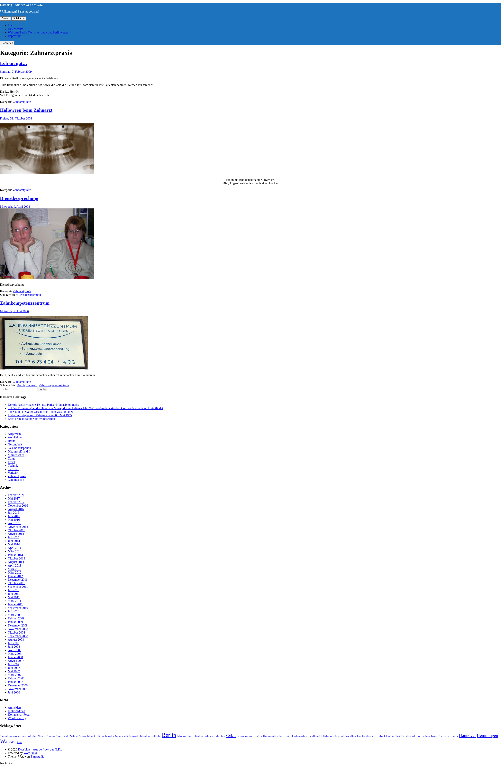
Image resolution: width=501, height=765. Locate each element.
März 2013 (14, 569)
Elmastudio (37, 756)
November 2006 (18, 689)
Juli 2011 (13, 590)
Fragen (446, 736)
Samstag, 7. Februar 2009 (16, 71)
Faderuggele (410, 736)
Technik (13, 465)
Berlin (11, 441)
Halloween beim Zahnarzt (26, 110)
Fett (440, 736)
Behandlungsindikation (150, 736)
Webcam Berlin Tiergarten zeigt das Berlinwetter (38, 32)
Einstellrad (339, 736)
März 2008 (14, 653)
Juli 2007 (13, 664)
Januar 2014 (15, 555)
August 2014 (16, 533)
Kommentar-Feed (19, 714)
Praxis (21, 385)
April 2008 (14, 650)
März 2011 (14, 600)
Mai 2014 (14, 544)
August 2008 (16, 639)
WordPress (30, 753)
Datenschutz (15, 29)
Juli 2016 (13, 512)
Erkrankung (389, 736)
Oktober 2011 (16, 583)
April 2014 (14, 548)
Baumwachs (134, 736)
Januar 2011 (15, 604)
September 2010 (18, 607)
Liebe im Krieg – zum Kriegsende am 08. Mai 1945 (40, 415)
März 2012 (14, 572)
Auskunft (74, 736)
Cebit (231, 735)
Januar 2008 (15, 657)
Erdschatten (367, 736)
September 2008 (18, 636)
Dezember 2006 (18, 685)
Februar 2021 (16, 495)
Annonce (51, 736)
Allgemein (14, 433)
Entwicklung (350, 736)
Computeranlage (270, 736)
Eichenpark (328, 736)
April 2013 (14, 565)
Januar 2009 (15, 622)
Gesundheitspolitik (19, 448)
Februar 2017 (16, 502)
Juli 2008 (13, 643)
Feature (434, 736)
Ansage (59, 736)
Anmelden (14, 707)
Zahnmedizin (16, 479)
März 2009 (14, 615)
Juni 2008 (14, 646)
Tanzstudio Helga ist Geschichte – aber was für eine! (40, 411)
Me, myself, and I (19, 451)
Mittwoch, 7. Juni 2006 (14, 311)
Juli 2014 (13, 537)
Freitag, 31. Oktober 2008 (16, 118)
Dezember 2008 (18, 625)
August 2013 (16, 562)
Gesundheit (15, 444)
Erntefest (400, 736)
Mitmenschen (16, 455)
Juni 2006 (14, 692)
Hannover (467, 735)
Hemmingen (487, 735)
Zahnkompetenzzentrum (25, 303)
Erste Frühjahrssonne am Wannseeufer (31, 418)
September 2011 (18, 586)
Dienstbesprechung (19, 198)
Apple (66, 736)
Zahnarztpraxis (22, 101)
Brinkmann (182, 736)
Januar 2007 (15, 682)
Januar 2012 (15, 576)
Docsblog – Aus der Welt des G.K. (21, 4)
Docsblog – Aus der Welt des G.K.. (40, 749)
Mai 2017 (14, 498)
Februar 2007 (16, 678)
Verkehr (13, 472)
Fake (419, 736)
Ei (322, 736)
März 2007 (14, 674)
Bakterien (100, 736)
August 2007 (16, 660)
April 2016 (14, 523)
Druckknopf (314, 736)
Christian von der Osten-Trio (249, 736)
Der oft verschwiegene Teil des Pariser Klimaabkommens (43, 404)
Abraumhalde (6, 736)
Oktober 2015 (16, 530)
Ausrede (82, 736)
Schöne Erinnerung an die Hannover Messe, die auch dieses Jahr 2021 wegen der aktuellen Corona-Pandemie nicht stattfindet (85, 408)
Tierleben (13, 469)
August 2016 (16, 509)
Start (11, 25)
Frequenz (454, 736)
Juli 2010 (13, 611)
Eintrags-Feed (16, 711)
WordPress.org (17, 718)
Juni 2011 (14, 593)
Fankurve (426, 736)
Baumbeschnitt (121, 736)
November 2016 (18, 505)
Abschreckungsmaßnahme (25, 736)
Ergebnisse (378, 736)
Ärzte (19, 742)
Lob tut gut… (13, 63)
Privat (11, 462)
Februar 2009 (16, 618)
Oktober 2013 (16, 558)
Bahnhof (91, 736)
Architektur (15, 437)
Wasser (8, 741)
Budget (191, 736)
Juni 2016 (14, 516)
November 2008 (18, 629)
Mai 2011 (14, 597)
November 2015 (18, 526)
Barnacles (109, 736)
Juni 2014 (14, 540)
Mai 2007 (14, 671)
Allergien (42, 736)
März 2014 (14, 551)
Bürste (222, 736)
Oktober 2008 (16, 632)
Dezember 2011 (17, 579)
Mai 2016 (14, 519)
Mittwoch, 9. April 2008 (15, 206)
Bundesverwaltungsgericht (207, 736)
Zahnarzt (31, 385)
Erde (359, 736)
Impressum (14, 36)
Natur (11, 458)
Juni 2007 (14, 667)
